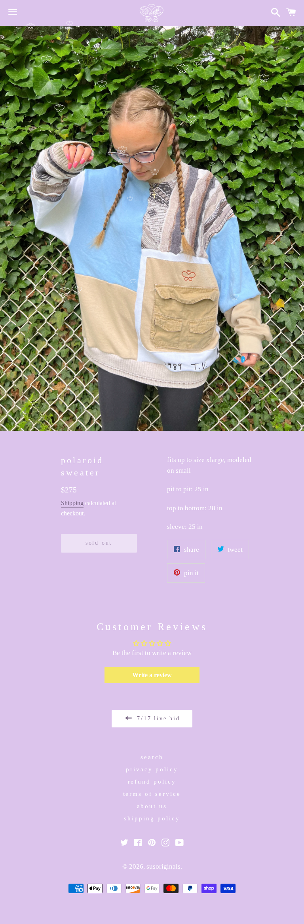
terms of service (152, 794)
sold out (99, 543)
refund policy (152, 781)
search (152, 757)
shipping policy (152, 818)
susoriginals (163, 866)
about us (152, 806)
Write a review (152, 675)
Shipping (72, 503)
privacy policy (152, 769)
